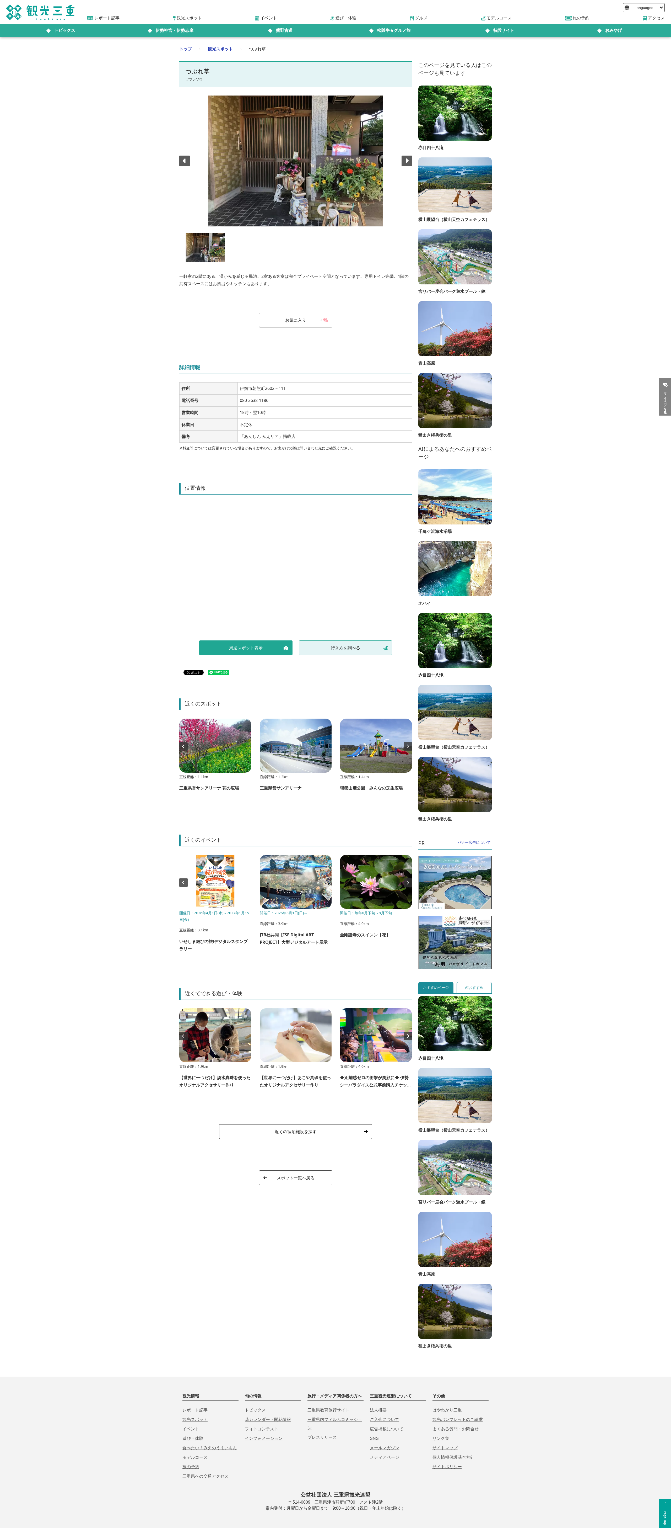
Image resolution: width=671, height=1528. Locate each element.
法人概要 (378, 1410)
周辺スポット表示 (246, 648)
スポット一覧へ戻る (296, 1178)
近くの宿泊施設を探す (296, 1131)
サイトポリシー (447, 1467)
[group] (215, 757)
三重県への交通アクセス (205, 1476)
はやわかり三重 (447, 1410)
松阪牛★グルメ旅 (394, 30)
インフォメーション (264, 1438)
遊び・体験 (192, 1438)
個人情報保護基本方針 (453, 1457)
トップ (185, 49)
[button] (407, 161)
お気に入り (303, 320)
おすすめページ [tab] (436, 987)
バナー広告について (474, 842)
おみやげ (613, 30)
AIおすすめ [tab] (474, 987)
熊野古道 (284, 30)
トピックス (64, 30)
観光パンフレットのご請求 (457, 1419)
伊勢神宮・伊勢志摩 (174, 30)
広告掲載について (386, 1429)
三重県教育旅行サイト (328, 1410)
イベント (190, 1429)
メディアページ (384, 1457)
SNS (374, 1438)
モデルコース (195, 1457)
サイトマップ (445, 1448)
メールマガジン (384, 1448)
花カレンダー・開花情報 (268, 1419)
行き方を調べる (345, 648)
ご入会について (384, 1419)
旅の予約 (190, 1467)
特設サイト (503, 30)
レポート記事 (195, 1410)
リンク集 (440, 1438)
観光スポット (220, 49)
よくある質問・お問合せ (455, 1429)
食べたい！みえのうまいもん (209, 1448)
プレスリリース (322, 1437)
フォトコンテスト (261, 1429)
